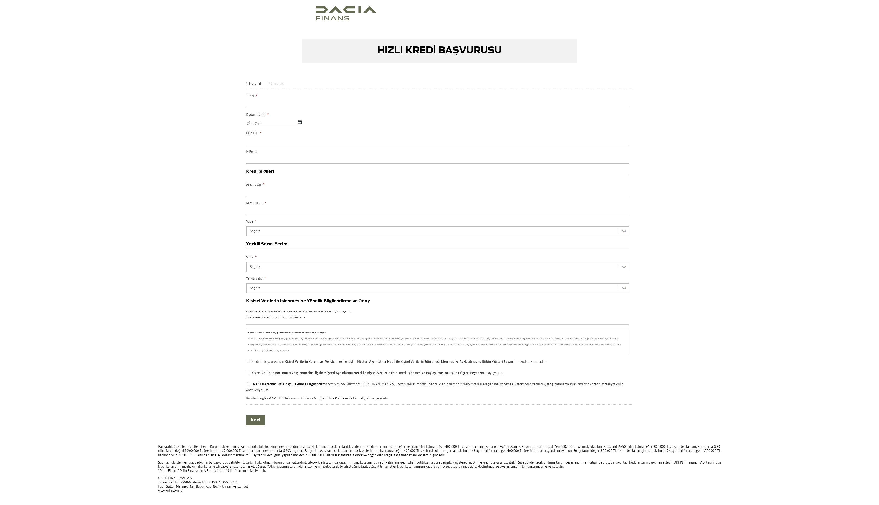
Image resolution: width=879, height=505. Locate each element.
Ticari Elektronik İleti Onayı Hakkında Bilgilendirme (289, 384)
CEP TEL (253, 133)
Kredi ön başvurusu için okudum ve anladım (398, 361)
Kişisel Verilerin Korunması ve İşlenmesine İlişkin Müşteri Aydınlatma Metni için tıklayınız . (298, 311)
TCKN (251, 96)
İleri (255, 420)
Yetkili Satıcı (256, 278)
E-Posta (251, 152)
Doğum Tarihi (257, 114)
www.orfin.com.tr (170, 490)
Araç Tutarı (255, 184)
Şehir (251, 257)
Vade (251, 221)
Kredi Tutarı (256, 203)
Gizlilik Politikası (336, 398)
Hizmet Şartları (363, 398)
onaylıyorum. (377, 373)
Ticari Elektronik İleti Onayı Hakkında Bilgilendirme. (276, 317)
